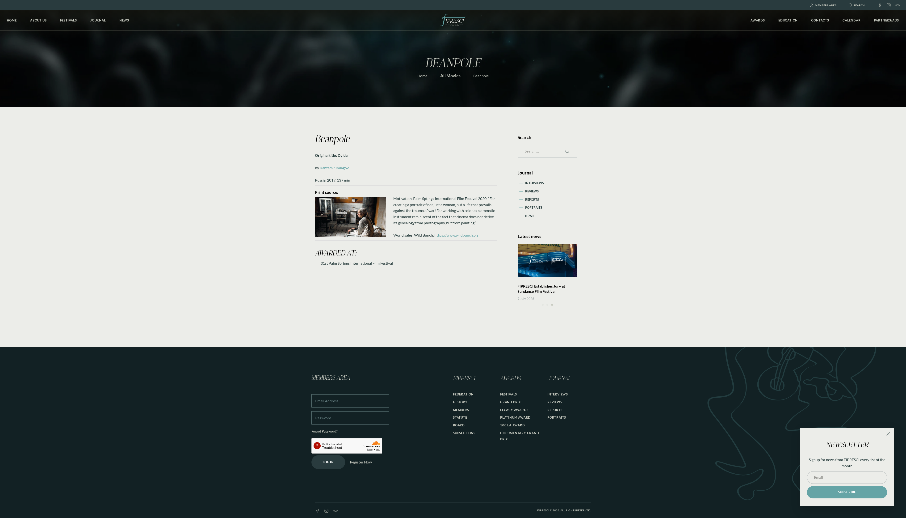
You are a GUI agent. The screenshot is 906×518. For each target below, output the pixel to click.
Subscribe (847, 492)
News (529, 216)
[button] (543, 305)
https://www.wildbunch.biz (456, 235)
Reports (532, 199)
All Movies (450, 75)
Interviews (534, 183)
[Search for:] (547, 151)
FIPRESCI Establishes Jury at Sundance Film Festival (541, 288)
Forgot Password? (324, 431)
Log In (328, 462)
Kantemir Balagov (334, 168)
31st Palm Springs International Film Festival (357, 263)
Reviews (532, 191)
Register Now (361, 462)
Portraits (533, 207)
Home (422, 75)
